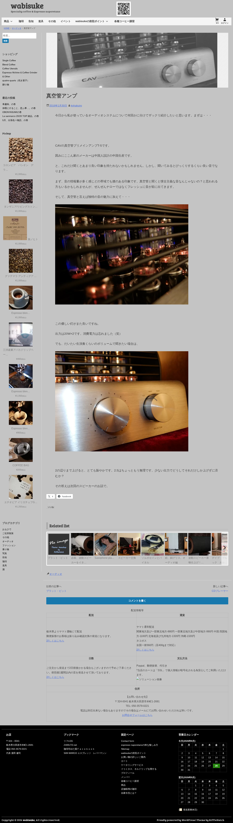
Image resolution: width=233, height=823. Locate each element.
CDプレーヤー (220, 591)
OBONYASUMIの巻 (12, 112)
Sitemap (125, 749)
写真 (4, 553)
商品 (6, 21)
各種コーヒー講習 (124, 21)
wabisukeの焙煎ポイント (90, 21)
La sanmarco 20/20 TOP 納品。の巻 (20, 116)
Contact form (127, 741)
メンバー (125, 777)
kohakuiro (76, 105)
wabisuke (27, 5)
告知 (31, 21)
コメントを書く (137, 600)
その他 (52, 21)
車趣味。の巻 (9, 104)
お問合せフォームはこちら (137, 715)
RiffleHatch (216, 820)
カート (124, 761)
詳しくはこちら (55, 640)
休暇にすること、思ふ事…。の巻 (19, 108)
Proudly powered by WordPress (176, 820)
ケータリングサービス (132, 765)
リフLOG (68, 741)
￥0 (217, 23)
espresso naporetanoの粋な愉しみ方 (139, 745)
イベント (66, 21)
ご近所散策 (7, 533)
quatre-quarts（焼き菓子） (15, 80)
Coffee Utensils (10, 68)
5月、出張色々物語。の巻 (15, 120)
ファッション (9, 545)
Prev (50, 534)
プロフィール (127, 773)
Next (224, 534)
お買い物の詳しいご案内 (133, 757)
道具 (40, 21)
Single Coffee (9, 60)
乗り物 (5, 549)
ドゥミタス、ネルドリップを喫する (139, 769)
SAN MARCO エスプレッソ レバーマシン (85, 753)
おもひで (6, 529)
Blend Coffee (8, 64)
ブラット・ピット (56, 591)
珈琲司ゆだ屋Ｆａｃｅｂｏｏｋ (79, 749)
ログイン (225, 23)
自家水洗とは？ (129, 793)
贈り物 (5, 84)
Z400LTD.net (70, 745)
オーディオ (55, 574)
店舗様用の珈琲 (129, 789)
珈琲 (21, 21)
